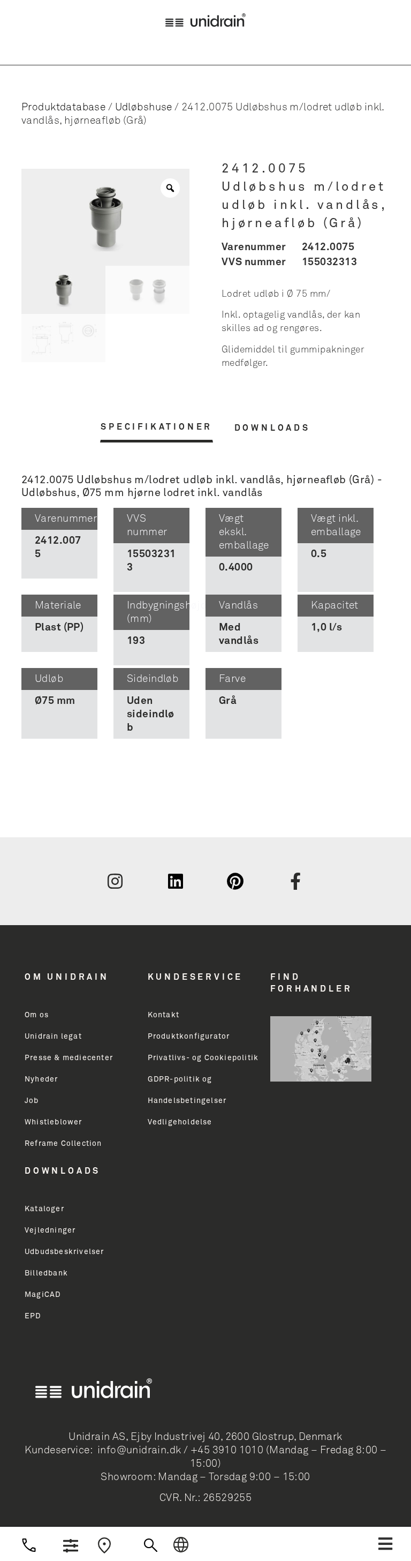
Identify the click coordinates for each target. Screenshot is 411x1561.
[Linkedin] (175, 881)
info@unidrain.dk (139, 1450)
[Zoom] (170, 188)
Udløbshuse (143, 107)
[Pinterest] (235, 881)
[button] (385, 1544)
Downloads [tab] (272, 428)
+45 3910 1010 (227, 1450)
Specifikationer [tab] (156, 427)
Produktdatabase (63, 107)
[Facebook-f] (296, 881)
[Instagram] (115, 881)
